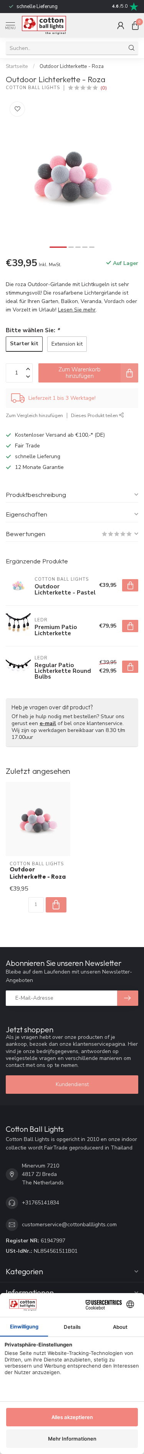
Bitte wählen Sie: (33, 330)
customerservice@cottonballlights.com (69, 1224)
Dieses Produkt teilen (95, 415)
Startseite (17, 66)
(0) (104, 87)
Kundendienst (72, 1084)
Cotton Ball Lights (33, 88)
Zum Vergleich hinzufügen (34, 415)
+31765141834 (40, 1202)
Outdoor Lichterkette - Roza (72, 66)
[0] (135, 25)
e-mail (48, 723)
